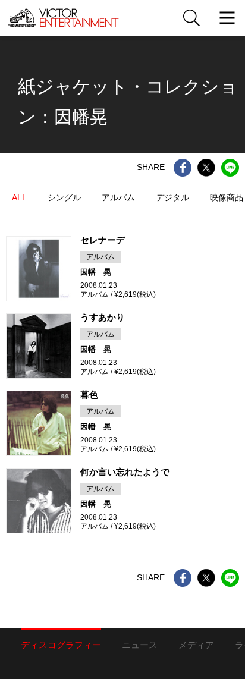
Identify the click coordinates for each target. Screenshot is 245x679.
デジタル (172, 197)
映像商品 (226, 197)
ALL (19, 197)
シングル (64, 197)
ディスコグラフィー (61, 645)
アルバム (118, 197)
